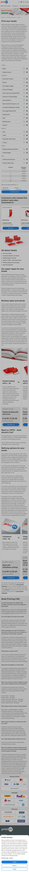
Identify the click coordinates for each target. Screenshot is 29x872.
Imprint (11, 858)
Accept (14, 862)
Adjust (14, 869)
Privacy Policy (5, 858)
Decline (14, 865)
